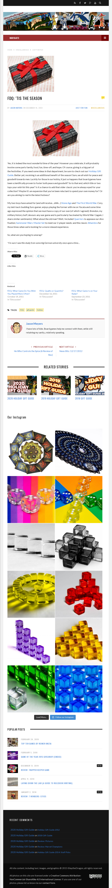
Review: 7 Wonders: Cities (33, 796)
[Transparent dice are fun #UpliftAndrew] (31, 499)
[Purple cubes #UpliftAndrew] (31, 641)
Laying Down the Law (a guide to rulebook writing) (46, 783)
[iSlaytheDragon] (56, 21)
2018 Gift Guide (83, 398)
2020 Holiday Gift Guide (20, 398)
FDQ (22, 310)
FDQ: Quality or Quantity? (51, 291)
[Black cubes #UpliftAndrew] (79, 546)
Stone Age (66, 203)
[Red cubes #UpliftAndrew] (79, 594)
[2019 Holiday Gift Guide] (56, 385)
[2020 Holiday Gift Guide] (22, 385)
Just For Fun (82, 108)
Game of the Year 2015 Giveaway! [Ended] (41, 756)
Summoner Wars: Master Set (30, 222)
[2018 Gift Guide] (90, 385)
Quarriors (79, 219)
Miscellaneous (98, 108)
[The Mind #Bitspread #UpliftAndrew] (79, 452)
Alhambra (93, 222)
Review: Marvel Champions (50, 846)
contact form (48, 883)
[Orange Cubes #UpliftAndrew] (79, 641)
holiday (40, 310)
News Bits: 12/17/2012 (70, 351)
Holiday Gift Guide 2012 (49, 830)
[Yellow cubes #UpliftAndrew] (31, 594)
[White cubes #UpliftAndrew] (31, 546)
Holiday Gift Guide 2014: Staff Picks (54, 852)
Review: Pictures (45, 841)
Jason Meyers (16, 108)
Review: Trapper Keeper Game (35, 769)
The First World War (86, 203)
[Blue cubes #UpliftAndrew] (79, 689)
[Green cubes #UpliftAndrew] (31, 689)
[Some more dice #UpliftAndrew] (79, 499)
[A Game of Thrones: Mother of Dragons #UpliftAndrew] (31, 452)
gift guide (30, 310)
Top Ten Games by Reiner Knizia (36, 743)
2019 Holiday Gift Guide (54, 398)
